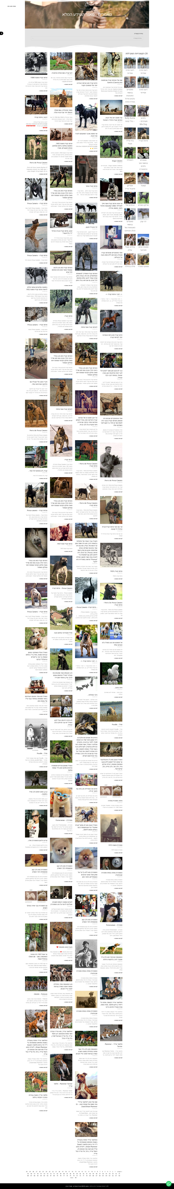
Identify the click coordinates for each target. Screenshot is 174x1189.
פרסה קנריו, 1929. (116, 571)
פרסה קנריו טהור (91, 186)
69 (90, 1175)
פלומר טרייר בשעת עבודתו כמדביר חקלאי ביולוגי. (38, 1096)
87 (31, 1175)
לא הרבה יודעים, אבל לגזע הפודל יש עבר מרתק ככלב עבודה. (63, 722)
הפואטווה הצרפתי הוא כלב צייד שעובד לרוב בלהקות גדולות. (111, 958)
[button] (1, 33)
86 (34, 1175)
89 (75, 1177)
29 (30, 1171)
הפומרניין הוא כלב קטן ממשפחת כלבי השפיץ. (89, 920)
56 (38, 1174)
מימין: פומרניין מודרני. (115, 801)
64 (106, 1175)
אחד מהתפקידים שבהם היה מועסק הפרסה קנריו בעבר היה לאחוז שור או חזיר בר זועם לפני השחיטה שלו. (111, 421)
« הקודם (119, 1171)
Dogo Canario (117, 161)
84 (41, 1175)
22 (53, 1171)
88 (28, 1175)
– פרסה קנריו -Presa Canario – (86, 607)
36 (103, 1174)
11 (88, 1171)
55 (41, 1174)
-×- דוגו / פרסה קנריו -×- (113, 294)
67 (96, 1175)
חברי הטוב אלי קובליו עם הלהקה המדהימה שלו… (38, 383)
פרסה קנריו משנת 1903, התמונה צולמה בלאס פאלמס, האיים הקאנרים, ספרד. (62, 145)
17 (69, 1171)
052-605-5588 (12, 6)
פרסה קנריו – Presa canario (37, 325)
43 (80, 1174)
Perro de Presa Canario (38, 163)
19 (62, 1171)
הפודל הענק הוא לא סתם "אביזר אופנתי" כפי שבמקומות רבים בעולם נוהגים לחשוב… (86, 827)
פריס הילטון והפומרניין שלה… (37, 840)
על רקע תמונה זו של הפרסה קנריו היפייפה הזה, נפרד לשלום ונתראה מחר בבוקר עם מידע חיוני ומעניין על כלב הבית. (86, 421)
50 (57, 1174)
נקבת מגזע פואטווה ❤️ (64, 947)
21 (56, 1171)
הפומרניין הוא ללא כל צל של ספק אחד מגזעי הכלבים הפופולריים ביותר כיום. (87, 874)
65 (103, 1175)
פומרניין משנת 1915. (115, 845)
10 (92, 1171)
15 (75, 1171)
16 (72, 1171)
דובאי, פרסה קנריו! (41, 117)
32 (116, 1174)
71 (83, 1175)
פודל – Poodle (117, 724)
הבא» (71, 1177)
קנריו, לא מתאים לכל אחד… (37, 471)
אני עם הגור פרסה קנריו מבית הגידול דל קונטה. (112, 528)
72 (80, 1175)
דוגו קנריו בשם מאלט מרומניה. (61, 73)
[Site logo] (87, 6)
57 (34, 1174)
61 (116, 1175)
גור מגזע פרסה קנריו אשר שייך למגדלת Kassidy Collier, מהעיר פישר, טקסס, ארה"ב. (111, 205)
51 (54, 1174)
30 (26, 1171)
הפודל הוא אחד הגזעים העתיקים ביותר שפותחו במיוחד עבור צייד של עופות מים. (36, 698)
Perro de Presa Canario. (113, 480)
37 (100, 1174)
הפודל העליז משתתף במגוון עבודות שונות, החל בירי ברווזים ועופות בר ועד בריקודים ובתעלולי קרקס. (36, 655)
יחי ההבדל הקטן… (91, 227)
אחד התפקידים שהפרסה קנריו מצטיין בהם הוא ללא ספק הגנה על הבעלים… (111, 255)
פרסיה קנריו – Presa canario (37, 510)
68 (93, 1175)
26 (40, 1171)
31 (119, 1174)
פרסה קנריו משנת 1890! (39, 77)
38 (96, 1174)
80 (54, 1175)
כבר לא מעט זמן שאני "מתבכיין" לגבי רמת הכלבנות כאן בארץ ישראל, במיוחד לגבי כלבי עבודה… (111, 374)
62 (113, 1175)
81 (51, 1175)
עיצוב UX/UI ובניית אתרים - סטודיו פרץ (77, 1186)
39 (93, 1174)
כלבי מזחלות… (92, 695)
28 (33, 1171)
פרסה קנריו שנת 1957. (64, 544)
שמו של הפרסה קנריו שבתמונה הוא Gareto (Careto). (111, 81)
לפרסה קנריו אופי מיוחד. (89, 327)
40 (90, 1174)
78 (60, 1175)
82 (47, 1175)
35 (106, 1174)
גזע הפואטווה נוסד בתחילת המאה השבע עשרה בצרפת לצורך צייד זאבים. (63, 986)
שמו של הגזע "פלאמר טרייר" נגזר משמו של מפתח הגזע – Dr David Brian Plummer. (86, 1104)
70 (86, 1175)
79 (57, 1175)
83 (44, 1175)
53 (47, 1174)
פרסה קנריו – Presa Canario (37, 203)
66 (100, 1175)
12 (85, 1171)
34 (109, 1174)
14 (79, 1171)
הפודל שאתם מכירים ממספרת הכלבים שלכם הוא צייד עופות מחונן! (61, 767)
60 (119, 1175)
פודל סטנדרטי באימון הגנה (63, 633)
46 (70, 1174)
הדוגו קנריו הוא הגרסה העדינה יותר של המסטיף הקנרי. (87, 84)
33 (113, 1174)
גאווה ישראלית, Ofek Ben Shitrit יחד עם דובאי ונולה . (62, 111)
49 (60, 1174)
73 (77, 1175)
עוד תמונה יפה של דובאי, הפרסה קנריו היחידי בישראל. (112, 119)
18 (66, 1171)
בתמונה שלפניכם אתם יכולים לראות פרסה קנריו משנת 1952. (36, 288)
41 (86, 1174)
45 (73, 1174)
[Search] (20, 6)
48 (64, 1174)
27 (36, 1171)
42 (83, 1174)
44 (77, 1174)
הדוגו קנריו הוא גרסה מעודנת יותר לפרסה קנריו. (112, 336)
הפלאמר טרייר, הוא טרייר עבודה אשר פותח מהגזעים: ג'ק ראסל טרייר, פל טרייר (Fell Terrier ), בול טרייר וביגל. (61, 1034)
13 (82, 1171)
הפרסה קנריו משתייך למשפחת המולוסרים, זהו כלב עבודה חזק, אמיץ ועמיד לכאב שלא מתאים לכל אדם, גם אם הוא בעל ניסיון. (86, 276)
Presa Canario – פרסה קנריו (62, 588)
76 (67, 1175)
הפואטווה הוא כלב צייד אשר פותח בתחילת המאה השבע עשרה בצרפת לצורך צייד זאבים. (86, 1051)
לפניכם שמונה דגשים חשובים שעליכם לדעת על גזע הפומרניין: (61, 903)
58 (31, 1174)
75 (70, 1175)
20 (59, 1171)
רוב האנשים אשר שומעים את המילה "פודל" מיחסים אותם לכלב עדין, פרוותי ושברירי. (62, 675)
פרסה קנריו (68, 316)
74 (73, 1175)
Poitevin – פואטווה (40, 994)
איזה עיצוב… (118, 687)
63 (109, 1175)
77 (64, 1175)
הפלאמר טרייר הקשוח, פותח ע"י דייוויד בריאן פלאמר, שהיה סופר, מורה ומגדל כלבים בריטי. (111, 1004)
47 (67, 1174)
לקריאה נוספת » (118, 96)
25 (43, 1171)
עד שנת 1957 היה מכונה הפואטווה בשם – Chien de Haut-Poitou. (38, 956)
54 (44, 1174)
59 (28, 1174)
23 (49, 1171)
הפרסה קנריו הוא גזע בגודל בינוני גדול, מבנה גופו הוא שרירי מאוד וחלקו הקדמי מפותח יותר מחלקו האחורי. (61, 194)
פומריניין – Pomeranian (64, 820)
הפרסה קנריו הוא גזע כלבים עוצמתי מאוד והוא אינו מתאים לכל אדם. (62, 270)
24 (46, 1171)
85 (38, 1175)
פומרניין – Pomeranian (114, 925)
